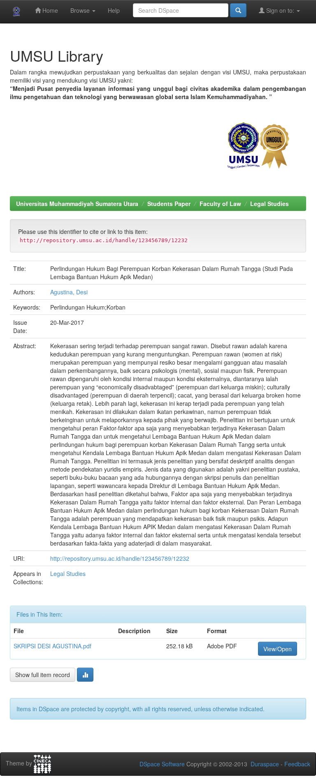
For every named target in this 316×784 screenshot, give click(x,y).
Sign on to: (280, 10)
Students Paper (169, 203)
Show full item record (42, 675)
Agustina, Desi (69, 292)
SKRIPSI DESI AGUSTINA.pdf (52, 646)
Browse (80, 10)
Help (114, 10)
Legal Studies (269, 203)
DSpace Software (162, 764)
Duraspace (265, 764)
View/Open (277, 649)
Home (49, 10)
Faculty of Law (220, 203)
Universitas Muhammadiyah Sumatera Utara (77, 203)
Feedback (297, 764)
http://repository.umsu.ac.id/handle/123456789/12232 (119, 558)
